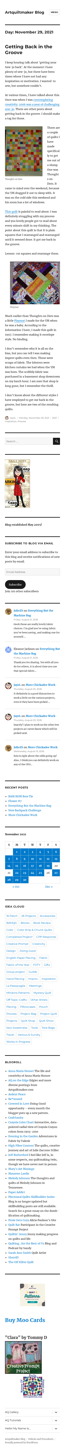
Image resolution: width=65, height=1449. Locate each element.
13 (56, 858)
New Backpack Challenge (24, 810)
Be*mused (15, 1099)
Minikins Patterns (18, 992)
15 (16, 865)
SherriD (13, 1257)
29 (16, 879)
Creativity (38, 943)
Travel (10, 1034)
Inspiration (11, 421)
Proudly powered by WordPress (21, 1442)
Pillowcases (27, 1006)
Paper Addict (16, 1192)
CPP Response (46, 936)
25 (40, 872)
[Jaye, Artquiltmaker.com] (32, 483)
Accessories (47, 916)
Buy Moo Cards (25, 1320)
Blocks (25, 922)
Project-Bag (28, 1013)
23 (24, 872)
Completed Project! (19, 936)
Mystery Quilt (42, 992)
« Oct (16, 886)
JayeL (13, 417)
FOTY (36, 964)
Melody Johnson (19, 1178)
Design (11, 950)
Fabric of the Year (17, 964)
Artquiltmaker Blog (24, 12)
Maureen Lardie (18, 1173)
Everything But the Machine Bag (29, 805)
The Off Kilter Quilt (21, 1262)
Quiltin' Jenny (17, 1234)
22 (16, 872)
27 (56, 872)
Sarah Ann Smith (19, 1252)
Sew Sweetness (16, 1027)
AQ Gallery (12, 1412)
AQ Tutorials (13, 1420)
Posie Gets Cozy (18, 1220)
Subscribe (15, 584)
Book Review (42, 922)
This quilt (11, 211)
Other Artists (39, 999)
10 (32, 858)
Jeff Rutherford (18, 1155)
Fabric (43, 957)
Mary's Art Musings (21, 1169)
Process (22, 421)
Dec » (49, 886)
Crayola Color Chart (21, 1122)
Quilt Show (46, 1020)
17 (32, 865)
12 (48, 858)
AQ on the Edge (18, 1080)
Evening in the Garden (23, 1136)
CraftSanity (15, 1117)
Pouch (43, 1006)
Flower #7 (15, 801)
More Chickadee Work (40, 684)
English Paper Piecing (21, 957)
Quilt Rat (14, 1224)
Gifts (47, 964)
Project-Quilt (48, 1013)
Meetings (35, 985)
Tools (34, 1027)
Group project (15, 971)
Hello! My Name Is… (17, 1428)
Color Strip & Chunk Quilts (34, 929)
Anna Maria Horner (21, 1071)
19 (48, 865)
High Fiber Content (21, 1145)
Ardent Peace (17, 1094)
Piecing (11, 1006)
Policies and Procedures (41, 1439)
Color (9, 929)
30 (24, 879)
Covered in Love (18, 1103)
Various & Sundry (29, 1034)
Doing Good (28, 950)
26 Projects (28, 916)
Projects (11, 1020)
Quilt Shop (28, 1020)
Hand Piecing (15, 978)
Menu (54, 12)
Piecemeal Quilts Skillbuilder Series (31, 1196)
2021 (54, 417)
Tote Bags (48, 1027)
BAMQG (11, 922)
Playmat (19, 320)
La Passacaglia (15, 985)
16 (24, 865)
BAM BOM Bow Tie (20, 796)
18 (40, 865)
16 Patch (12, 916)
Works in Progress (18, 1041)
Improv (33, 978)
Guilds (33, 971)
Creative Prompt (17, 943)
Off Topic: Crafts (16, 999)
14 (9, 865)
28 (9, 879)
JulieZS (18, 610)
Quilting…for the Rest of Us (26, 1243)
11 (40, 858)
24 (32, 872)
